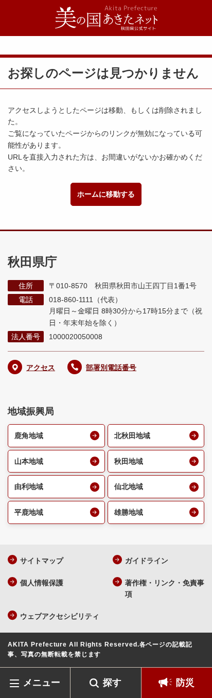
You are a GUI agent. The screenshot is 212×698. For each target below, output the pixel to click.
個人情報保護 (41, 583)
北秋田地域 (132, 435)
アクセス (40, 367)
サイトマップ (41, 560)
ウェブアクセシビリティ (59, 616)
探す (112, 682)
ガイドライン (146, 560)
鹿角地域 (28, 435)
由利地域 (28, 486)
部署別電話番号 (111, 367)
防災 (185, 682)
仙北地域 (128, 486)
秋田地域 (128, 461)
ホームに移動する (106, 194)
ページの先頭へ (194, 652)
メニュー (41, 682)
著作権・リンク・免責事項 (164, 589)
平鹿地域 (28, 512)
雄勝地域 (128, 512)
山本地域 (28, 461)
